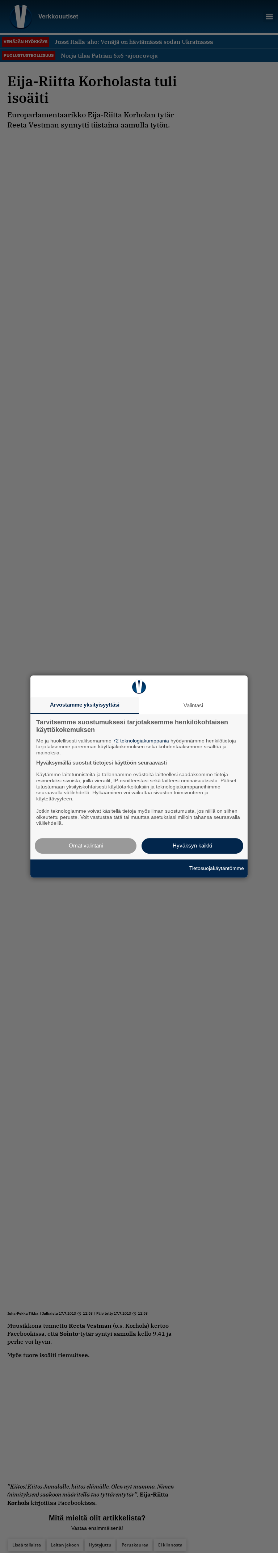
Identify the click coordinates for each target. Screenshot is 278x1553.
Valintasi (193, 705)
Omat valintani (86, 845)
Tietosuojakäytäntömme (216, 868)
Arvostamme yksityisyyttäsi (84, 705)
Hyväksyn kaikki (192, 845)
